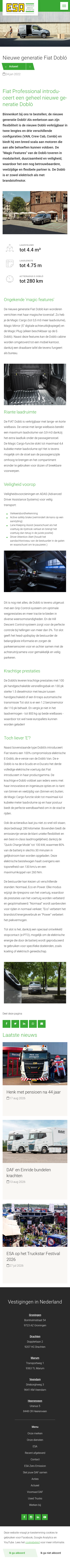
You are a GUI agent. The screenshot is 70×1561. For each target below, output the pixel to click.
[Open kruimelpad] (30, 66)
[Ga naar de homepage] (20, 7)
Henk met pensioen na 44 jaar (34, 1092)
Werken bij (35, 1505)
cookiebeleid (32, 1542)
